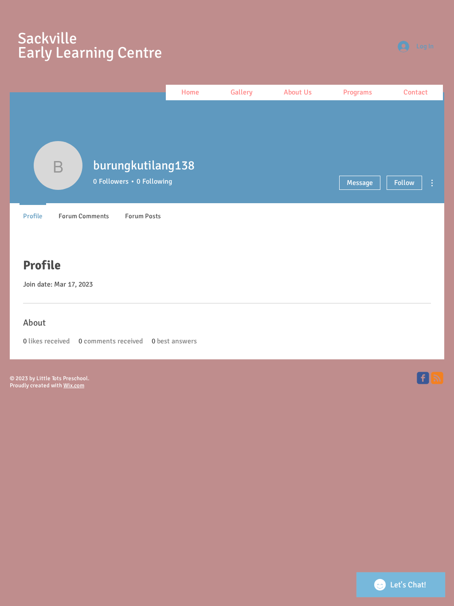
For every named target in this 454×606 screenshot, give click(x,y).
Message (360, 182)
